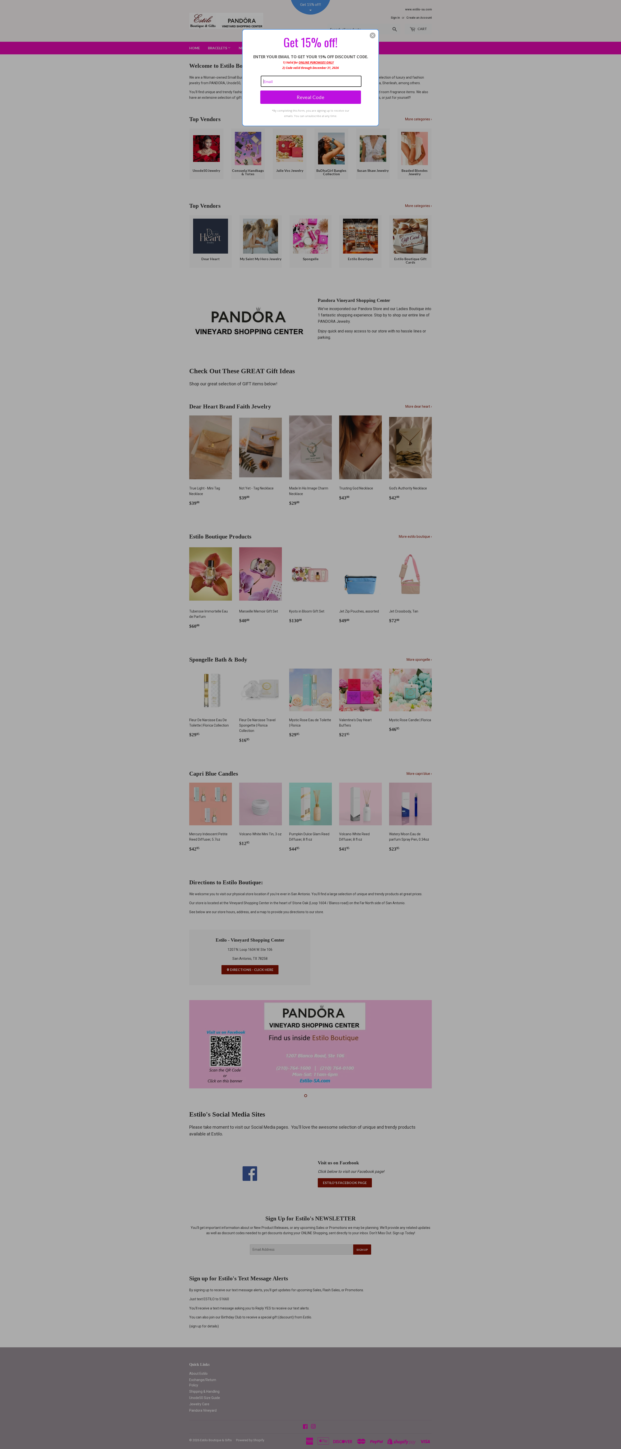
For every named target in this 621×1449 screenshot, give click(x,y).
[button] (373, 35)
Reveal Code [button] (310, 97)
